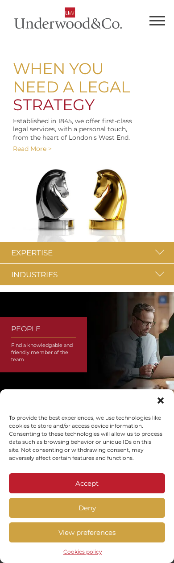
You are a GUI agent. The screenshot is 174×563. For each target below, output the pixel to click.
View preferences (87, 532)
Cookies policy (82, 551)
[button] (160, 400)
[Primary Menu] (157, 22)
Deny (87, 508)
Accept (87, 483)
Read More (29, 149)
